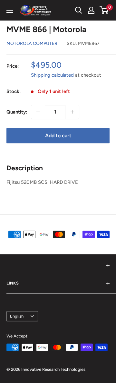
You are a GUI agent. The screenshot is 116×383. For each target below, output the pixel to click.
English (17, 316)
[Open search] (78, 10)
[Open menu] (9, 10)
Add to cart (58, 135)
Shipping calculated (52, 75)
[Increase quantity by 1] (72, 112)
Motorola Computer (31, 43)
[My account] (91, 10)
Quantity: (16, 112)
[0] (104, 10)
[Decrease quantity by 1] (38, 112)
